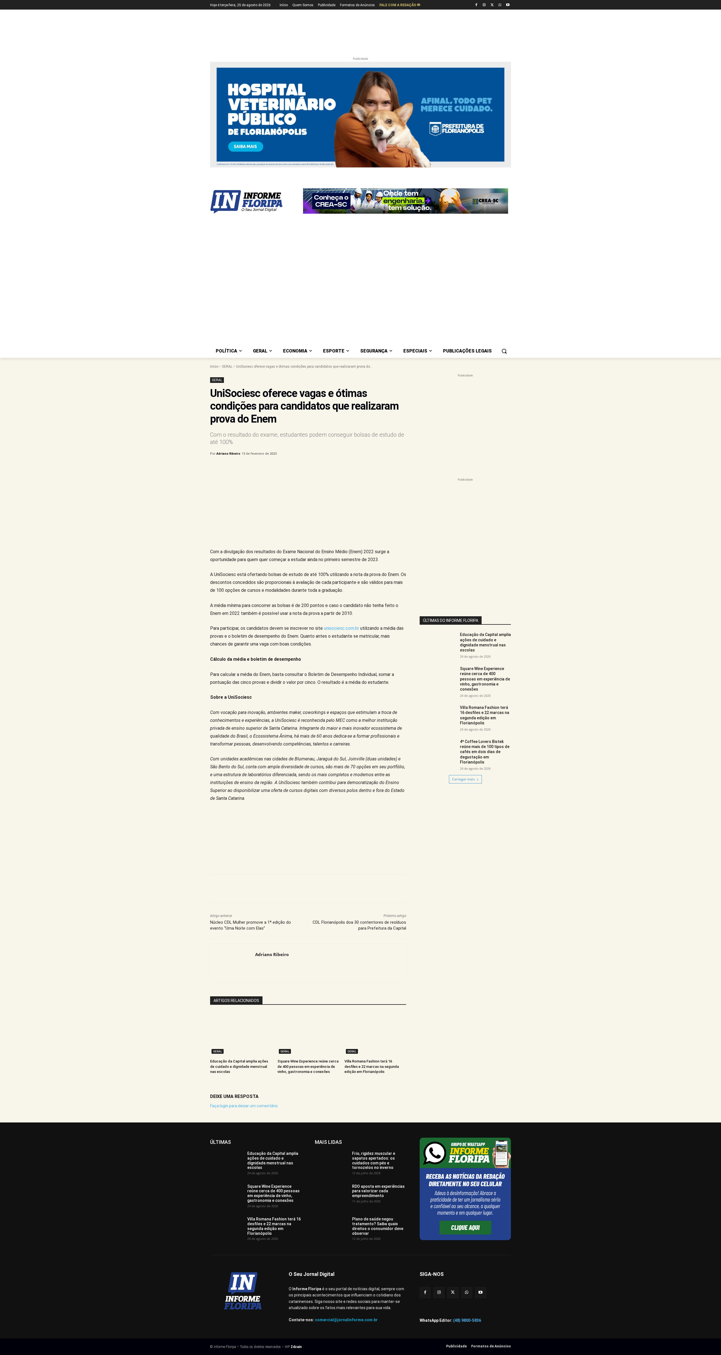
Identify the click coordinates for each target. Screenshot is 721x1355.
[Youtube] (507, 5)
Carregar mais (463, 779)
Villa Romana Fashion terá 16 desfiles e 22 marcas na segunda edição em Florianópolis (371, 1066)
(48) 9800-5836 (467, 1320)
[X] (492, 5)
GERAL (227, 367)
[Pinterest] (303, 468)
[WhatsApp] (500, 5)
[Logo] (255, 202)
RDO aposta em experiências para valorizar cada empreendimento (378, 1191)
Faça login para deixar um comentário (244, 1106)
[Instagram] (484, 5)
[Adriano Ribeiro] (232, 963)
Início (214, 367)
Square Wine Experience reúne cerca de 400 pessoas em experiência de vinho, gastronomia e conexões (308, 1066)
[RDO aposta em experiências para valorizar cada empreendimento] (331, 1195)
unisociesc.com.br (341, 628)
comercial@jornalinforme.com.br (346, 1320)
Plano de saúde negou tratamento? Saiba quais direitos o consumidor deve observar (377, 1226)
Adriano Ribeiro (228, 454)
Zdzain (296, 1347)
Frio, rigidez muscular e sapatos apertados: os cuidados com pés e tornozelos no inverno (373, 1160)
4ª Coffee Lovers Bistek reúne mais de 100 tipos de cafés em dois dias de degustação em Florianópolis (484, 751)
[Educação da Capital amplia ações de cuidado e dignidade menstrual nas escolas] (241, 1033)
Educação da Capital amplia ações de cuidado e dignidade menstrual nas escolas (239, 1066)
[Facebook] (476, 5)
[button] (504, 351)
